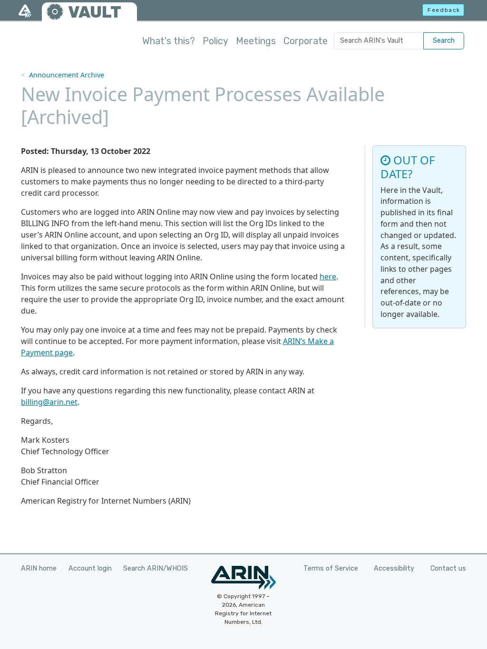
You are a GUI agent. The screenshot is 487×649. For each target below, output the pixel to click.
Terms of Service (330, 568)
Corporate (305, 41)
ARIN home (39, 568)
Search (444, 41)
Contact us (448, 568)
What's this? (168, 41)
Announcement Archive (66, 74)
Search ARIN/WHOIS (155, 568)
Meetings (256, 41)
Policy (215, 41)
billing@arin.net (49, 402)
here (328, 276)
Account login (90, 568)
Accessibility (394, 568)
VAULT (94, 12)
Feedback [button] (444, 10)
